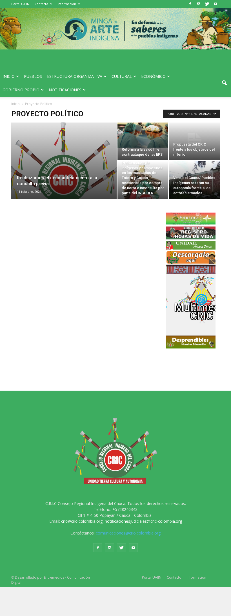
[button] (224, 83)
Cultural (122, 76)
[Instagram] (198, 4)
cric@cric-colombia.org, (82, 521)
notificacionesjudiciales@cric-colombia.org (143, 521)
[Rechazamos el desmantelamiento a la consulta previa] (64, 168)
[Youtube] (215, 4)
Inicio (9, 76)
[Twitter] (207, 4)
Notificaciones (65, 89)
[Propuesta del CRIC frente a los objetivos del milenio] (194, 141)
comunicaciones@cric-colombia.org (128, 533)
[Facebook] (190, 4)
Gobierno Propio (21, 89)
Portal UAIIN (20, 4)
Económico (153, 76)
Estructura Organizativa (74, 76)
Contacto (41, 4)
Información (66, 4)
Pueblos (33, 76)
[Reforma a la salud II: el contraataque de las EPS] (142, 135)
